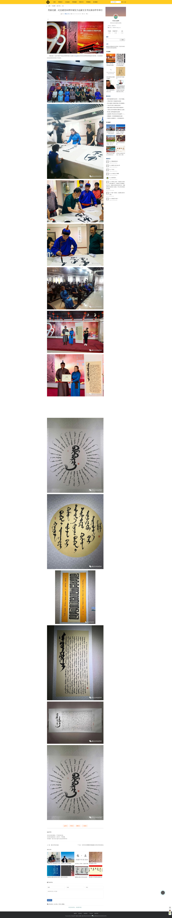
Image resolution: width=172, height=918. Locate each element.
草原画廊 (74, 2)
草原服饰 (88, 2)
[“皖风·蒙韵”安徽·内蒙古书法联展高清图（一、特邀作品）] (120, 58)
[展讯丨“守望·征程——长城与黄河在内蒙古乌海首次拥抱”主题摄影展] (110, 58)
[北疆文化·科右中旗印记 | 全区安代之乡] (110, 149)
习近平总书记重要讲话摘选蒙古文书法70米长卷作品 (92, 845)
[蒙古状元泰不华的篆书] (120, 71)
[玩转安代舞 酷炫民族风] (120, 138)
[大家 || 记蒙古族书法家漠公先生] (110, 84)
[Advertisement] (75, 407)
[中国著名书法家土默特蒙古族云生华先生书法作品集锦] (120, 84)
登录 (122, 2)
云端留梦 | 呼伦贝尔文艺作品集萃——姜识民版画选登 (119, 114)
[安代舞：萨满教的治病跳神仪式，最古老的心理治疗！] (120, 127)
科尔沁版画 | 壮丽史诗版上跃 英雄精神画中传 (117, 103)
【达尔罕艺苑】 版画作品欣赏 (113, 105)
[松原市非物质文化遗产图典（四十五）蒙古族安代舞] (110, 138)
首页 (54, 2)
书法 (76, 55)
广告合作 (91, 913)
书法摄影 (53, 5)
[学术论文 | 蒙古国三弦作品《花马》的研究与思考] (120, 149)
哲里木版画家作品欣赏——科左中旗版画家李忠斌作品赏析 (120, 99)
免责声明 (96, 913)
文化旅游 (67, 2)
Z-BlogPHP (73, 915)
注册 (125, 2)
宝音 (63, 13)
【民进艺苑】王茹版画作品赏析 (114, 101)
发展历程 (85, 913)
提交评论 (49, 900)
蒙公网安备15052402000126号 (99, 915)
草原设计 (60, 2)
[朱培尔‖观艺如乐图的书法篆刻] (110, 71)
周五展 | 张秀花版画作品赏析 (113, 111)
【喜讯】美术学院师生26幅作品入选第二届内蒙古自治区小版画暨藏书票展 (123, 109)
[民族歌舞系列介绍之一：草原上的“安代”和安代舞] (110, 127)
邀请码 (75, 913)
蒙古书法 (59, 5)
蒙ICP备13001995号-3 (87, 915)
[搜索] (119, 2)
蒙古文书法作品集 (55, 845)
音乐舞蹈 (95, 2)
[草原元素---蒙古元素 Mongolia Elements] (46, 6)
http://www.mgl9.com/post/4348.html (59, 838)
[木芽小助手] (163, 892)
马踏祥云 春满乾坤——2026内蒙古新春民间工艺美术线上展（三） (122, 118)
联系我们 (80, 913)
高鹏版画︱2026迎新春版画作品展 (114, 116)
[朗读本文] (48, 19)
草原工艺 (81, 2)
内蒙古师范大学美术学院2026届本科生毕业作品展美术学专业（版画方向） (123, 107)
